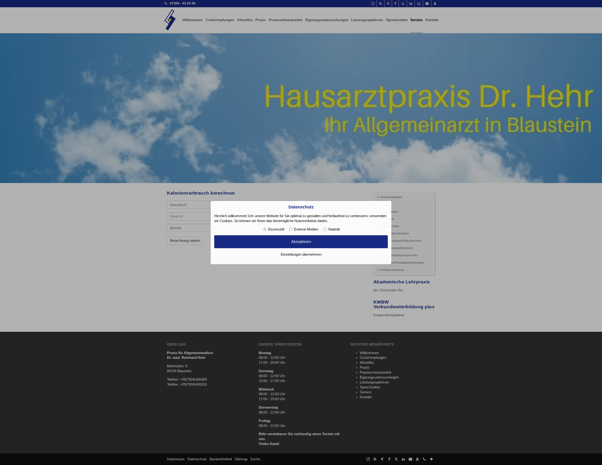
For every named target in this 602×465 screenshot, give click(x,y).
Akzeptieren (301, 242)
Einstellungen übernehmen (301, 254)
